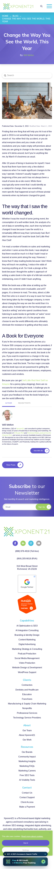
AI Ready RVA (19, 433)
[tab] (8, 403)
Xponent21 (20, 429)
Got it (25, 843)
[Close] (50, 832)
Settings (25, 850)
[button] (41, 6)
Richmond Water (33, 433)
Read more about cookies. (32, 836)
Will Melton (29, 55)
